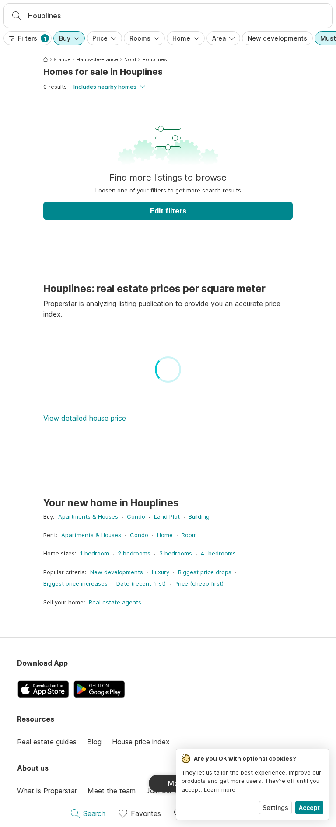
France (62, 59)
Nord (130, 59)
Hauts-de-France (97, 59)
